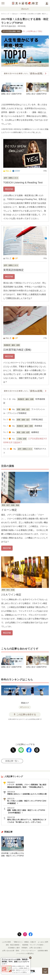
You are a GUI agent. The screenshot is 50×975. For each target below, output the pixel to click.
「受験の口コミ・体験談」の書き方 (24, 942)
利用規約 (24, 948)
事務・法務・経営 (23, 432)
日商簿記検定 (37, 419)
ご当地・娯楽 (21, 439)
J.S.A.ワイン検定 (11, 594)
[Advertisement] (25, 730)
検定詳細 (9, 189)
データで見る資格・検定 (11, 31)
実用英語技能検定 (13, 270)
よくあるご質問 (43, 942)
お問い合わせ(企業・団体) (10, 950)
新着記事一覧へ (12, 761)
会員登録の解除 (43, 950)
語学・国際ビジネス (11, 178)
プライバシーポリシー (28, 950)
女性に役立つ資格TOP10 (36, 94)
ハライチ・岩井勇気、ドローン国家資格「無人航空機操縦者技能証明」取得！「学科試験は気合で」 (26, 784)
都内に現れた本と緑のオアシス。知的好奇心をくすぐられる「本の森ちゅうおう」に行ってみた (26, 819)
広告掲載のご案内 (14, 948)
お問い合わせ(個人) (35, 948)
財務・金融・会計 (23, 409)
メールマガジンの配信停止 (25, 953)
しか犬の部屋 (6, 942)
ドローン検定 (9, 509)
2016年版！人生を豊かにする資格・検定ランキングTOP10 (12, 854)
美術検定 (38, 426)
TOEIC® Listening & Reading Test (23, 182)
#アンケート (24, 707)
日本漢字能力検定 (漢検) (17, 349)
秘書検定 (35, 432)
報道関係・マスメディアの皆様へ (33, 945)
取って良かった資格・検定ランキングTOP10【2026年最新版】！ (26, 800)
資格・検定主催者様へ (13, 945)
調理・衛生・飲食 (8, 590)
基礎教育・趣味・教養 (12, 345)
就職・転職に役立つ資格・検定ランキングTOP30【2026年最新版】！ (26, 810)
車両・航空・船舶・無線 (10, 505)
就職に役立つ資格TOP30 (11, 94)
